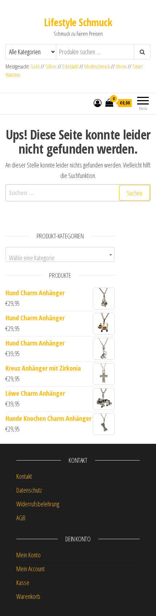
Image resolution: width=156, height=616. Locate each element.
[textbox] (60, 258)
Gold (35, 66)
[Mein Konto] (98, 102)
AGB (20, 517)
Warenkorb (28, 596)
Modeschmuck (97, 66)
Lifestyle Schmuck (78, 22)
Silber (51, 66)
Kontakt (24, 476)
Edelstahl (70, 66)
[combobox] (60, 254)
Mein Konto (28, 554)
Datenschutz (29, 490)
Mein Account (30, 568)
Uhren (121, 66)
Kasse (22, 582)
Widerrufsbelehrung (37, 503)
